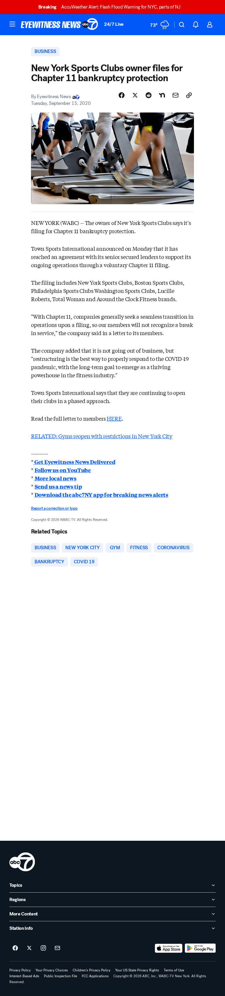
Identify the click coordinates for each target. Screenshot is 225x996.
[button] (12, 24)
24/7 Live (114, 24)
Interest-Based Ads (24, 976)
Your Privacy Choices (51, 970)
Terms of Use (174, 970)
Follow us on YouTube (63, 470)
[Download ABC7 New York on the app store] (169, 948)
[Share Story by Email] (175, 95)
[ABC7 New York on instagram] (43, 948)
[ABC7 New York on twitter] (29, 948)
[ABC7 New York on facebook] (15, 948)
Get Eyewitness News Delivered (74, 461)
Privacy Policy (20, 970)
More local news (55, 478)
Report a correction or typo (54, 508)
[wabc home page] (22, 861)
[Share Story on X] (135, 95)
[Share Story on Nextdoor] (162, 95)
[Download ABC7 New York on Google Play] (200, 948)
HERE (114, 418)
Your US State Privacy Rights (137, 970)
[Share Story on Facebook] (122, 95)
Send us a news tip (58, 486)
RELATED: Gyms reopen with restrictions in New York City (101, 436)
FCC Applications (95, 976)
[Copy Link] (189, 95)
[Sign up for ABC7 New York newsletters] (57, 948)
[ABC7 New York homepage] (59, 24)
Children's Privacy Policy (91, 970)
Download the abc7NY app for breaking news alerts (101, 494)
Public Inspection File (60, 976)
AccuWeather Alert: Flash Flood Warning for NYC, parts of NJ (109, 7)
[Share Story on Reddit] (149, 95)
